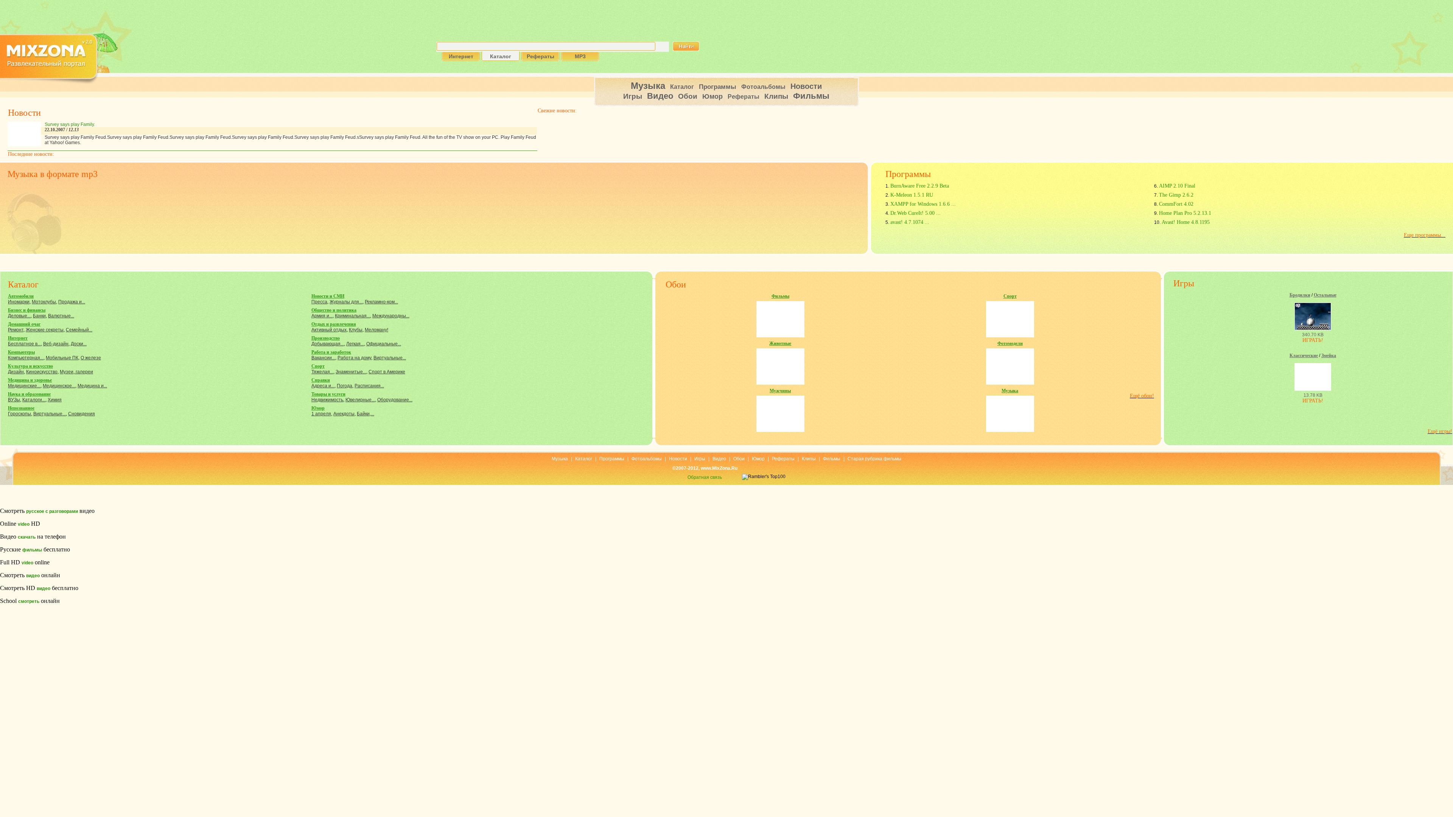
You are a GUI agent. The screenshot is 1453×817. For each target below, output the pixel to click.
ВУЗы (14, 399)
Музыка (648, 86)
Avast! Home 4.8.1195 (1186, 222)
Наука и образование (29, 394)
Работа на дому (354, 357)
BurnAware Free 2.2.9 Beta (919, 186)
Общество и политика (333, 310)
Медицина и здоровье (30, 380)
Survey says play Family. (70, 124)
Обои (687, 96)
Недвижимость (327, 399)
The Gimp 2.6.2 (1176, 195)
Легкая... (355, 343)
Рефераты (743, 96)
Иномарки (19, 301)
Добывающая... (327, 343)
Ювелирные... (360, 399)
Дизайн (16, 371)
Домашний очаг (24, 324)
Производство (325, 338)
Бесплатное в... (24, 343)
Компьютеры (21, 352)
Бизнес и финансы (26, 310)
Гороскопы (19, 413)
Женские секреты (45, 329)
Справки (320, 380)
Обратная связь (705, 477)
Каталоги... (33, 399)
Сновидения (81, 413)
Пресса (319, 301)
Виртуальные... (49, 413)
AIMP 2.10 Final (1177, 186)
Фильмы (811, 96)
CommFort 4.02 (1176, 204)
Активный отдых (329, 329)
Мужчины (780, 390)
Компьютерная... (26, 357)
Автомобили (21, 296)
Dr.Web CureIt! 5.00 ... (915, 213)
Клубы (355, 329)
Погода (344, 385)
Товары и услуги (328, 394)
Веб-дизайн (55, 343)
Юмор (712, 96)
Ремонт (15, 329)
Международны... (390, 315)
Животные (780, 343)
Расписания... (369, 385)
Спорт (318, 366)
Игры (632, 96)
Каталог (682, 87)
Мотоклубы (44, 301)
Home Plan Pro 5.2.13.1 (1185, 213)
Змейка (1328, 355)
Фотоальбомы (763, 87)
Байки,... (365, 413)
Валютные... (61, 315)
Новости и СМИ (327, 296)
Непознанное (21, 408)
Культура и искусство (30, 366)
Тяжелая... (322, 371)
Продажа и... (71, 301)
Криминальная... (352, 315)
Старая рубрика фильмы (874, 458)
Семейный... (79, 329)
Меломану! (376, 329)
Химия (55, 399)
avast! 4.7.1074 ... (909, 222)
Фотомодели (1010, 343)
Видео (660, 96)
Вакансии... (323, 357)
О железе (91, 357)
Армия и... (322, 315)
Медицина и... (92, 385)
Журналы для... (346, 301)
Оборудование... (394, 399)
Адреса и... (322, 385)
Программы (717, 86)
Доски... (79, 343)
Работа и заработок (331, 352)
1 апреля (321, 413)
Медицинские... (24, 385)
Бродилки (1300, 295)
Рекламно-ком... (381, 301)
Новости (806, 86)
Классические (1304, 355)
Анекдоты (344, 413)
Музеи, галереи (76, 371)
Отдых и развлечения (333, 324)
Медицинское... (59, 385)
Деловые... (19, 315)
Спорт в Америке (387, 371)
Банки (39, 315)
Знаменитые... (351, 371)
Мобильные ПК (62, 357)
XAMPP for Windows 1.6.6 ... (923, 204)
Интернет (18, 338)
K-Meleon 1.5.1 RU (911, 195)
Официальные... (383, 343)
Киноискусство (42, 371)
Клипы (776, 96)
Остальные (1325, 295)
